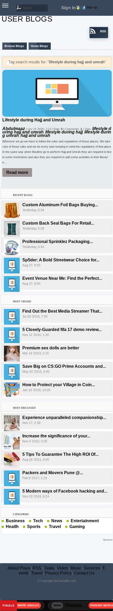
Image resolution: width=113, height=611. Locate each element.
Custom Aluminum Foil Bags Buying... (60, 205)
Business (15, 521)
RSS (37, 568)
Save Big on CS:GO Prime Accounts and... (64, 366)
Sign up (91, 7)
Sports (33, 526)
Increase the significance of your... (56, 436)
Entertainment (85, 521)
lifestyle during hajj (64, 132)
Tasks (49, 568)
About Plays (19, 568)
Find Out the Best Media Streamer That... (62, 311)
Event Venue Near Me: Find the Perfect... (62, 278)
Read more (17, 172)
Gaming (77, 526)
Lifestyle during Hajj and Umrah (33, 120)
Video (62, 568)
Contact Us (84, 573)
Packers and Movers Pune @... (52, 472)
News (56, 521)
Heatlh (12, 526)
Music (75, 568)
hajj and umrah (35, 135)
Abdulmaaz (14, 128)
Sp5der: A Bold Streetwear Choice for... (60, 260)
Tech (38, 521)
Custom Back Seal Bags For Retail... (58, 223)
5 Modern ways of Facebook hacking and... (64, 491)
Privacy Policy (58, 573)
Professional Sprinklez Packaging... (57, 241)
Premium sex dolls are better (50, 348)
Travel (55, 526)
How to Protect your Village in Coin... (58, 384)
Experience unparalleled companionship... (64, 417)
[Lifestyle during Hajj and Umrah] (57, 93)
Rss (27, 521)
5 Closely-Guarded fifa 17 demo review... (61, 329)
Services (92, 568)
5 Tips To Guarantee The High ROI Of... (60, 454)
